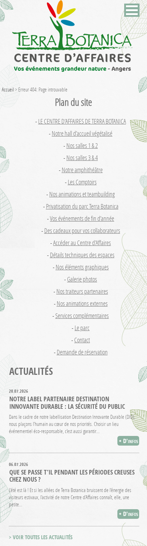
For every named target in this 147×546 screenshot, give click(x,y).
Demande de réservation (82, 352)
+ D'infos (128, 441)
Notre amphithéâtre (82, 169)
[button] (132, 10)
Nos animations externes (82, 303)
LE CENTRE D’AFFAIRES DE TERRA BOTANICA (82, 121)
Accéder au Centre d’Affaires (82, 242)
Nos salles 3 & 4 (82, 157)
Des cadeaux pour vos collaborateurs (82, 230)
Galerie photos (82, 279)
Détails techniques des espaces (82, 254)
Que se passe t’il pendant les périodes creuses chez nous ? (72, 475)
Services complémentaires (82, 315)
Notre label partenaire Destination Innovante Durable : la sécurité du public (67, 402)
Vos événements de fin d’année (82, 218)
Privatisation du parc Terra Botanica (82, 206)
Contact (82, 340)
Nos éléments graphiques (82, 267)
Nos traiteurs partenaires (82, 291)
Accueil (8, 89)
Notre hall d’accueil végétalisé (82, 133)
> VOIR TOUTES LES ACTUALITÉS (40, 537)
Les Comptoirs (82, 182)
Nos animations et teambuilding (82, 194)
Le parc (82, 327)
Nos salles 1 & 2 (82, 145)
